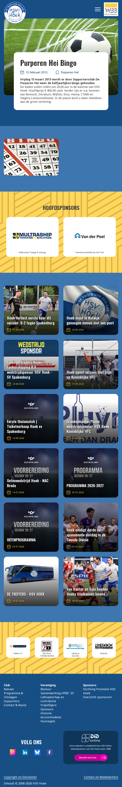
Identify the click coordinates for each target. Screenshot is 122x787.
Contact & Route (15, 705)
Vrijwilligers (49, 705)
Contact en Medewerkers (101, 777)
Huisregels (48, 721)
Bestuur (46, 689)
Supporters (12, 701)
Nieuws (9, 689)
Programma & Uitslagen (13, 695)
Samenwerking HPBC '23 (57, 693)
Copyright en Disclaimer (20, 777)
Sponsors (47, 709)
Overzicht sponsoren (97, 697)
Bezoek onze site (87, 757)
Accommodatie (51, 717)
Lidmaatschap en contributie (52, 699)
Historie (46, 713)
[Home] (20, 9)
